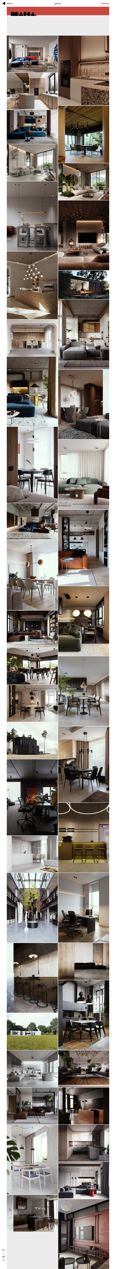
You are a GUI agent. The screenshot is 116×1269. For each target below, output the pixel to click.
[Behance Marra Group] (3, 1250)
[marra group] (3, 4)
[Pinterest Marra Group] (3, 1261)
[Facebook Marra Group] (3, 1254)
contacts (105, 3)
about (10, 3)
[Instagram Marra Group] (3, 1257)
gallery (58, 3)
